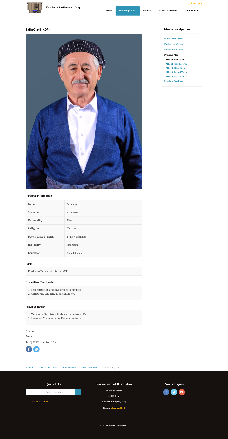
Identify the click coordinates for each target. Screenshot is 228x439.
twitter (174, 392)
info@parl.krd (117, 408)
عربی (199, 3)
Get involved (191, 11)
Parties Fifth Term (173, 49)
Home (109, 11)
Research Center (39, 402)
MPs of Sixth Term (173, 38)
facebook (166, 392)
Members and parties (177, 29)
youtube (182, 392)
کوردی (192, 3)
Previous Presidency (174, 81)
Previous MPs (171, 55)
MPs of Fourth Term (176, 64)
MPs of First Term (175, 77)
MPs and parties (127, 11)
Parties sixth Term (173, 44)
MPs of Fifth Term (175, 60)
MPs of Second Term (176, 72)
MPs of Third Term (176, 68)
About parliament (168, 11)
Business (147, 11)
